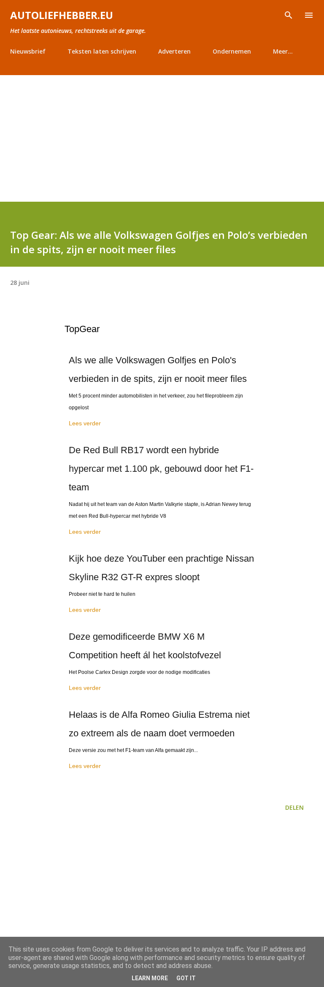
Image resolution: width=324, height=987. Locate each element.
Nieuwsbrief (28, 51)
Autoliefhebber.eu (61, 15)
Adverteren (174, 51)
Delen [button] (294, 807)
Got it (186, 978)
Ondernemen (232, 51)
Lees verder (85, 423)
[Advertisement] (162, 138)
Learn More (150, 978)
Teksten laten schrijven (102, 51)
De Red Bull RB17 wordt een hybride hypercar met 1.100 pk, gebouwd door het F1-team (161, 468)
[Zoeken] (289, 15)
